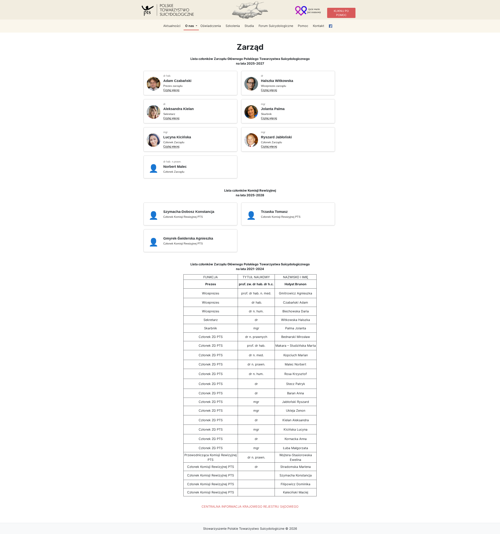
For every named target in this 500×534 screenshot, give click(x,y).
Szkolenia (233, 26)
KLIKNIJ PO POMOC (341, 13)
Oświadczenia (210, 26)
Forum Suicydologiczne (276, 26)
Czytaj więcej (171, 90)
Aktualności (171, 26)
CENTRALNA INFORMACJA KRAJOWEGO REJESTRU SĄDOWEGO (250, 506)
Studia (249, 26)
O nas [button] (190, 26)
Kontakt (318, 26)
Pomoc (303, 26)
